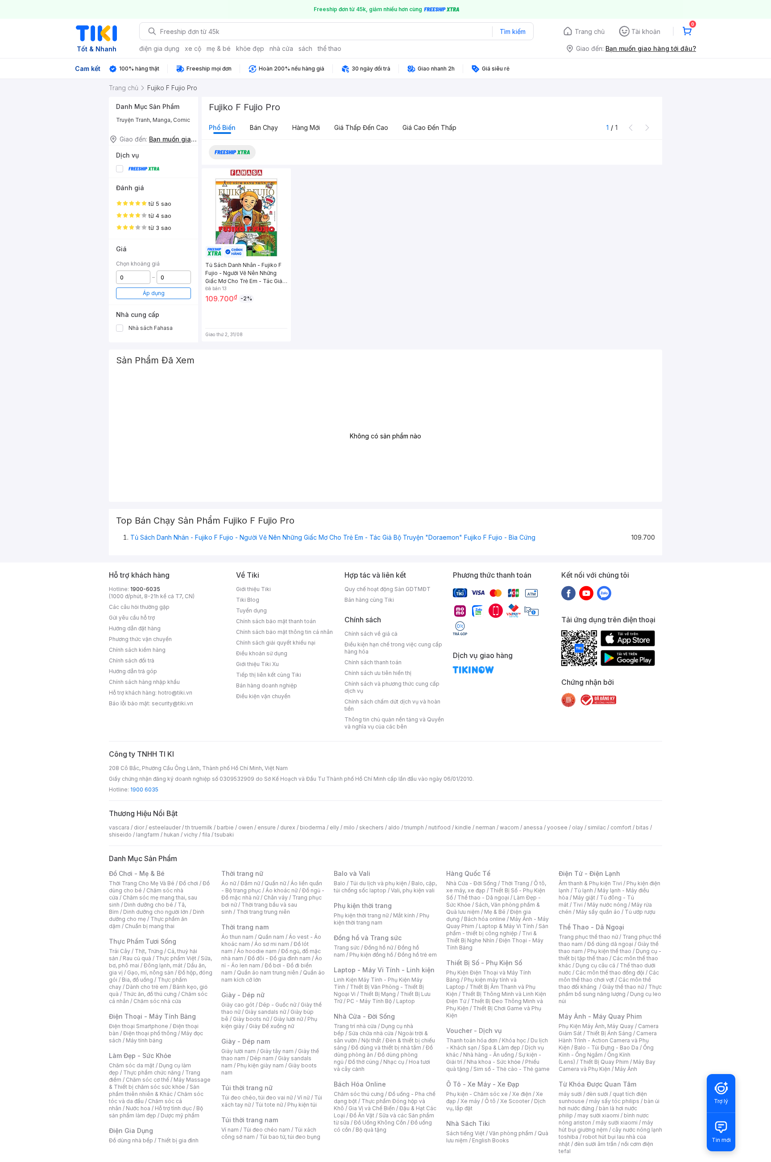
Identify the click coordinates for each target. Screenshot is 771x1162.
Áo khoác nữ (281, 890)
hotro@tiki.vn (175, 692)
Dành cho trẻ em (147, 986)
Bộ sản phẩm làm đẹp (156, 1112)
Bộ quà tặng (371, 1129)
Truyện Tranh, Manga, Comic (153, 120)
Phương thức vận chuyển (140, 639)
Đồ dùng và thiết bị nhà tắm (386, 1047)
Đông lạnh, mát (163, 965)
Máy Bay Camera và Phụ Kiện (607, 1065)
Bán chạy (264, 127)
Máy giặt (584, 897)
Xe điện (521, 1094)
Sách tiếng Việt (465, 1133)
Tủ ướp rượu (640, 911)
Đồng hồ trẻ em (417, 954)
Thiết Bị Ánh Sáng (609, 1033)
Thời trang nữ (242, 873)
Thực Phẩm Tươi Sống (142, 941)
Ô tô (490, 1101)
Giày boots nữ (251, 1019)
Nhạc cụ (393, 1061)
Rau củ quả (137, 958)
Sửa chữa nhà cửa (371, 1033)
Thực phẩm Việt (176, 958)
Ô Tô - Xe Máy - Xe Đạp (482, 1084)
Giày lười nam (238, 1051)
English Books (490, 1140)
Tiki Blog (247, 599)
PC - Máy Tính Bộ (369, 1001)
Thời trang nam (245, 927)
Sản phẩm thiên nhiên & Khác (154, 1090)
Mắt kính (404, 915)
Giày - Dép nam (245, 1041)
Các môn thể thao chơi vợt (609, 976)
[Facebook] (568, 593)
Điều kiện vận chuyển (263, 696)
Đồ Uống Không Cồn (380, 1122)
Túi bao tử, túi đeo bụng (289, 1136)
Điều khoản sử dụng (261, 653)
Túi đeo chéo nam (266, 1129)
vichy (191, 834)
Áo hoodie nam (257, 951)
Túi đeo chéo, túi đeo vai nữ (257, 1097)
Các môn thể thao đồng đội (610, 972)
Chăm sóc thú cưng (359, 1094)
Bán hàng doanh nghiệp (266, 685)
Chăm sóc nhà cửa (157, 1001)
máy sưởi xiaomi (617, 1122)
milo (349, 827)
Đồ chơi (188, 883)
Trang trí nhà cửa (355, 1026)
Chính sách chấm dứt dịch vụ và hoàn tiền (392, 705)
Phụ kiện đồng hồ (371, 954)
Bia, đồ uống (137, 979)
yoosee (557, 827)
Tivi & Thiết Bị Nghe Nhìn (491, 937)
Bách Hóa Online (360, 1084)
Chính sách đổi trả (131, 660)
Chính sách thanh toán (373, 662)
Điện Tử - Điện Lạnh (589, 873)
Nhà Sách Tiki (468, 1123)
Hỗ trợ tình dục (173, 1108)
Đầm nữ (250, 883)
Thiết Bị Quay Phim (604, 1061)
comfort (620, 827)
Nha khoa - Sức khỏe (494, 1061)
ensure (266, 827)
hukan (171, 834)
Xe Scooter (515, 1101)
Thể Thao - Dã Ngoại (591, 927)
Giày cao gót (237, 1004)
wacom (509, 827)
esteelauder (165, 827)
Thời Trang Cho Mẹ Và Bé (141, 883)
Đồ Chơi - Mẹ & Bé (137, 873)
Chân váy (276, 897)
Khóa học (514, 1040)
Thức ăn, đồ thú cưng (150, 994)
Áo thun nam (237, 936)
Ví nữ (303, 1097)
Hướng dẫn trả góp (133, 671)
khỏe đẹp (250, 48)
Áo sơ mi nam (271, 944)
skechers (371, 827)
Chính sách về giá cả (371, 633)
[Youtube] (586, 593)
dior (139, 827)
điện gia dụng (159, 48)
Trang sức (347, 947)
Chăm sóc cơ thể (147, 1079)
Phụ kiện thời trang (363, 905)
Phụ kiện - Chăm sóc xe (477, 1094)
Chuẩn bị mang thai (149, 926)
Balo (339, 883)
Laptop (405, 1001)
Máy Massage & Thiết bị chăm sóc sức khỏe (160, 1083)
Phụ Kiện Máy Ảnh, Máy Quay (596, 1026)
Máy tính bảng (144, 1040)
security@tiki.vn (172, 703)
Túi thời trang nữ (247, 1087)
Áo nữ (228, 883)
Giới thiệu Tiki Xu (257, 664)
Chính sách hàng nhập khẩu (144, 682)
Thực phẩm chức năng (152, 1072)
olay (577, 827)
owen (245, 827)
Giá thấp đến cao (361, 127)
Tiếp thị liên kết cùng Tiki (268, 674)
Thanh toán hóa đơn (471, 1040)
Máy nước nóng (607, 904)
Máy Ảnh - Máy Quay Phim (600, 1016)
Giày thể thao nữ (623, 986)
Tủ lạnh (583, 890)
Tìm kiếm (513, 31)
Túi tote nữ (269, 1104)
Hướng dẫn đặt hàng (135, 628)
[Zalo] (604, 593)
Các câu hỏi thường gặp (139, 607)
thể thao (329, 48)
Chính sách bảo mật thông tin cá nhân (284, 632)
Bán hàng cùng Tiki (369, 599)
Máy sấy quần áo (598, 911)
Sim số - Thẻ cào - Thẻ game (511, 1069)
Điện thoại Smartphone (138, 1026)
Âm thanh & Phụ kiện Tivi (590, 883)
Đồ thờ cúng (363, 1061)
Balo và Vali (352, 873)
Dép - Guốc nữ (277, 1004)
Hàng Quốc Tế (468, 873)
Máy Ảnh (626, 1069)
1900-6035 (145, 589)
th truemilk (198, 827)
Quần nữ (275, 883)
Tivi (578, 904)
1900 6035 (144, 789)
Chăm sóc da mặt (131, 1065)
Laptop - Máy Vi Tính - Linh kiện (384, 970)
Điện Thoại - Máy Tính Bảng (152, 1016)
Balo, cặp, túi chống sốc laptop (385, 887)
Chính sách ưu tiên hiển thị (377, 673)
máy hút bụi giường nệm (606, 1126)
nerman (485, 827)
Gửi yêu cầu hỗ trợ (132, 617)
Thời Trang (515, 883)
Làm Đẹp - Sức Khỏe (140, 1055)
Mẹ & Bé (495, 911)
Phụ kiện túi (302, 1104)
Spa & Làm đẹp (500, 1047)
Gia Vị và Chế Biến (371, 1108)
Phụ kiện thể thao (609, 951)
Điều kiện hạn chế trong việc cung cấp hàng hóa (393, 648)
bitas (642, 827)
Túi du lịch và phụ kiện (378, 883)
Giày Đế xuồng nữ (271, 1026)
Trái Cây (119, 951)
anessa (533, 827)
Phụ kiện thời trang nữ (361, 915)
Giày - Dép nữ (243, 995)
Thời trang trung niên (263, 911)
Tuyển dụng (251, 610)
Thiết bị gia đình (178, 1140)
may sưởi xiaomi (598, 1115)
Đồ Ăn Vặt (361, 1115)
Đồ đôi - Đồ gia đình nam (279, 958)
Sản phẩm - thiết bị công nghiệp (497, 930)
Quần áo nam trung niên (267, 972)
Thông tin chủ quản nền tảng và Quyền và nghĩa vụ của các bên (394, 723)
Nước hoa (138, 1108)
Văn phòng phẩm (511, 1133)
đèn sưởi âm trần (595, 1144)
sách (305, 48)
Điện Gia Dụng (131, 1130)
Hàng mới (306, 127)
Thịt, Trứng (149, 951)
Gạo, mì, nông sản (150, 972)
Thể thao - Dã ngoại (483, 897)
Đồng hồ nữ (378, 947)
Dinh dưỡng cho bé (148, 904)
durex (287, 827)
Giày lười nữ (288, 1019)
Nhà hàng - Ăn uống (488, 1054)
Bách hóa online (485, 919)
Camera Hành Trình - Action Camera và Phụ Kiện (608, 1040)
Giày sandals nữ (265, 1011)
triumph (414, 827)
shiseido (120, 834)
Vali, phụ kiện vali (413, 890)
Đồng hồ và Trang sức (368, 937)
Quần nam (271, 936)
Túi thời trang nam (249, 1120)
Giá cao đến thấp (429, 127)
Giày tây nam (277, 1051)
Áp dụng (154, 293)
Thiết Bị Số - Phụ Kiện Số (484, 962)
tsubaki (224, 834)
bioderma (312, 827)
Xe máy (470, 1101)
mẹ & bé (219, 48)
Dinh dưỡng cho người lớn (155, 911)
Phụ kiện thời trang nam (381, 919)
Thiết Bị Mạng (378, 994)
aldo (394, 827)
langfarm (147, 834)
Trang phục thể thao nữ (588, 936)
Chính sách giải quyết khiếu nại (275, 642)
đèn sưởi (597, 1094)
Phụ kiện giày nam (260, 1065)
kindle (463, 827)
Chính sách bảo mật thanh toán (276, 621)
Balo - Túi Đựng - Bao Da (606, 1047)
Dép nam (262, 1058)
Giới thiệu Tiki (253, 589)
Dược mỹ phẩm (180, 1115)
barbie (225, 827)
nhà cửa (281, 48)
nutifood (439, 827)
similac (597, 827)
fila (206, 834)
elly (334, 827)
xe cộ (193, 48)
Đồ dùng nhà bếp (131, 1140)
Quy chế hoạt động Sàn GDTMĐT (387, 589)
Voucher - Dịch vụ (474, 1030)
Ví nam (230, 1129)
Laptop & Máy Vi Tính (506, 926)
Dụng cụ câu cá (595, 965)
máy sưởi (570, 1094)
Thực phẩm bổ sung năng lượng (610, 990)
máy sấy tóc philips (614, 1101)
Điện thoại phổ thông (150, 1033)
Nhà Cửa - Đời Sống (364, 1016)
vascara (119, 827)
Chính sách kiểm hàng (137, 649)
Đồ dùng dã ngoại (610, 944)
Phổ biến (222, 127)
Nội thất (371, 1040)
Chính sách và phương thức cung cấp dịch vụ (391, 687)
